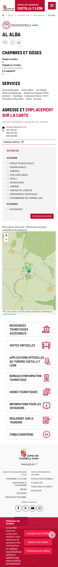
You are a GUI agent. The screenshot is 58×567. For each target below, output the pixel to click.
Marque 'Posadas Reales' (22, 163)
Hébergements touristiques (23, 194)
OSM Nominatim (9, 314)
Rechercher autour (42, 216)
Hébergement (38, 15)
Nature (11, 15)
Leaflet (8, 311)
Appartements (17, 182)
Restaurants (16, 209)
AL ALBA (51, 15)
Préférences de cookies (38, 550)
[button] (6, 235)
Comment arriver (11, 142)
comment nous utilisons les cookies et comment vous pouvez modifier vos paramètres (13, 556)
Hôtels (13, 178)
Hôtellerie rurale (19, 174)
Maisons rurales (18, 167)
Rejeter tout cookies (38, 542)
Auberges (14, 170)
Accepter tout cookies (38, 533)
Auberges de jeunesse (21, 190)
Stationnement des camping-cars (26, 197)
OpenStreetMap (24, 311)
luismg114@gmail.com (16, 126)
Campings (14, 186)
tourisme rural (23, 15)
